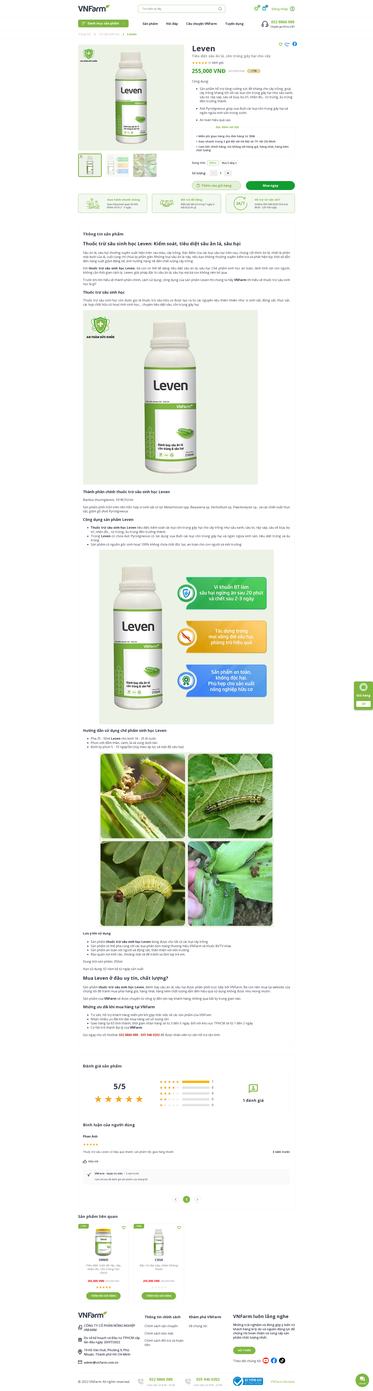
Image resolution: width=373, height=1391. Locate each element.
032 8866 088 (282, 21)
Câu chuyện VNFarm (201, 24)
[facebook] (293, 44)
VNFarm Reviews (283, 1382)
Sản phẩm (150, 24)
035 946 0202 (208, 1379)
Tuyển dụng (234, 24)
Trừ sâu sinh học (109, 34)
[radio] (193, 62)
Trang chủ (84, 34)
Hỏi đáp (172, 24)
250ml (212, 162)
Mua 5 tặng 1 (229, 162)
